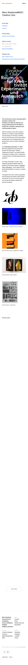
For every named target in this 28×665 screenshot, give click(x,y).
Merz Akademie (7, 3)
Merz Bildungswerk (21, 647)
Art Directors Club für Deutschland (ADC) (13, 59)
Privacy (10, 657)
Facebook (17, 632)
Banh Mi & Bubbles (7, 49)
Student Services (19, 623)
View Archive (14, 589)
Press (16, 621)
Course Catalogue (7, 632)
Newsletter (18, 625)
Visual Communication (8, 36)
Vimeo (16, 638)
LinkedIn (17, 636)
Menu (24, 3)
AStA (3, 638)
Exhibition (5, 26)
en (7, 652)
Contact (17, 619)
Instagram (17, 634)
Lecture (4, 28)
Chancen (4, 634)
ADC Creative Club (7, 56)
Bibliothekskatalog (7, 636)
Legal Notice (5, 657)
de (4, 652)
